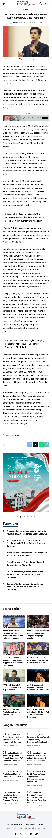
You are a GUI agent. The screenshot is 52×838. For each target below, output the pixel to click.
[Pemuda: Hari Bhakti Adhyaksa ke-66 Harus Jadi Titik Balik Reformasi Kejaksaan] (38, 700)
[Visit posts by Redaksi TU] (11, 22)
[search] (40, 3)
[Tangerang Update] (26, 3)
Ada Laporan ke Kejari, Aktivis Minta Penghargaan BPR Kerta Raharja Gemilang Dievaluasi (26, 543)
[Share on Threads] (31, 834)
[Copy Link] (36, 834)
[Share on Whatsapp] (26, 834)
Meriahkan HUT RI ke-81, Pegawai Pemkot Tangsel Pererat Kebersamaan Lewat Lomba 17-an (37, 776)
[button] (17, 517)
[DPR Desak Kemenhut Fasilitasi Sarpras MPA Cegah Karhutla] (14, 675)
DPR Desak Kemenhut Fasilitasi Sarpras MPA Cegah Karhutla (12, 687)
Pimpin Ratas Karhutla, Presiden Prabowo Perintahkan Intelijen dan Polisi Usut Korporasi (36, 797)
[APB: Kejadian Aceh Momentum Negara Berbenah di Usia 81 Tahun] (38, 675)
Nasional (26, 10)
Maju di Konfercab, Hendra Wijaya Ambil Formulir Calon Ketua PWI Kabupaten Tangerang (25, 575)
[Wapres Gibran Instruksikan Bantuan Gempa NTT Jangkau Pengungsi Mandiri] (38, 621)
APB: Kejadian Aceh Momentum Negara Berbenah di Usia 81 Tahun (38, 687)
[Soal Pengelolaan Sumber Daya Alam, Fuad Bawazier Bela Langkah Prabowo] (38, 648)
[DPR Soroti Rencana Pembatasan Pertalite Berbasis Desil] (14, 700)
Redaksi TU (16, 22)
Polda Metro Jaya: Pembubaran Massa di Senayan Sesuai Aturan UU (13, 774)
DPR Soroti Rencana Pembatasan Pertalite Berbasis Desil (11, 711)
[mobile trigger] (5, 4)
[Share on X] (20, 834)
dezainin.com (41, 828)
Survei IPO (15, 435)
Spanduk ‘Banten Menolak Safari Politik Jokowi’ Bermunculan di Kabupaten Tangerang (25, 587)
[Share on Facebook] (15, 834)
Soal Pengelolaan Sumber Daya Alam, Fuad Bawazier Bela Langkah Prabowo (37, 660)
